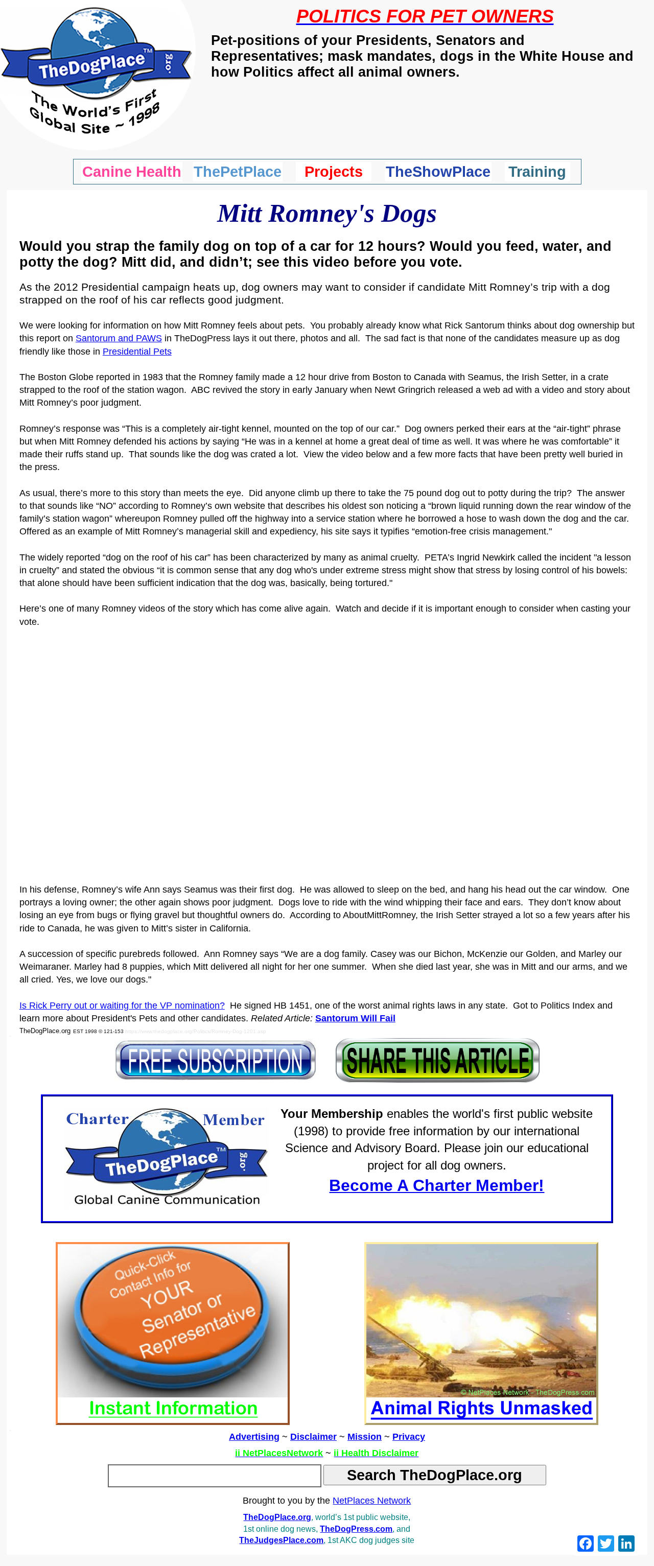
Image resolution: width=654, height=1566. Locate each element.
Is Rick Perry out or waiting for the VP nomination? (122, 1005)
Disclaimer (313, 1437)
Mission (364, 1437)
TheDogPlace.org (277, 1517)
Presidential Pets (137, 351)
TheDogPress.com (356, 1529)
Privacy (408, 1437)
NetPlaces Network (372, 1500)
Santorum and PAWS (119, 338)
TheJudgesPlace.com (281, 1540)
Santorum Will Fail (355, 1018)
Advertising (254, 1437)
